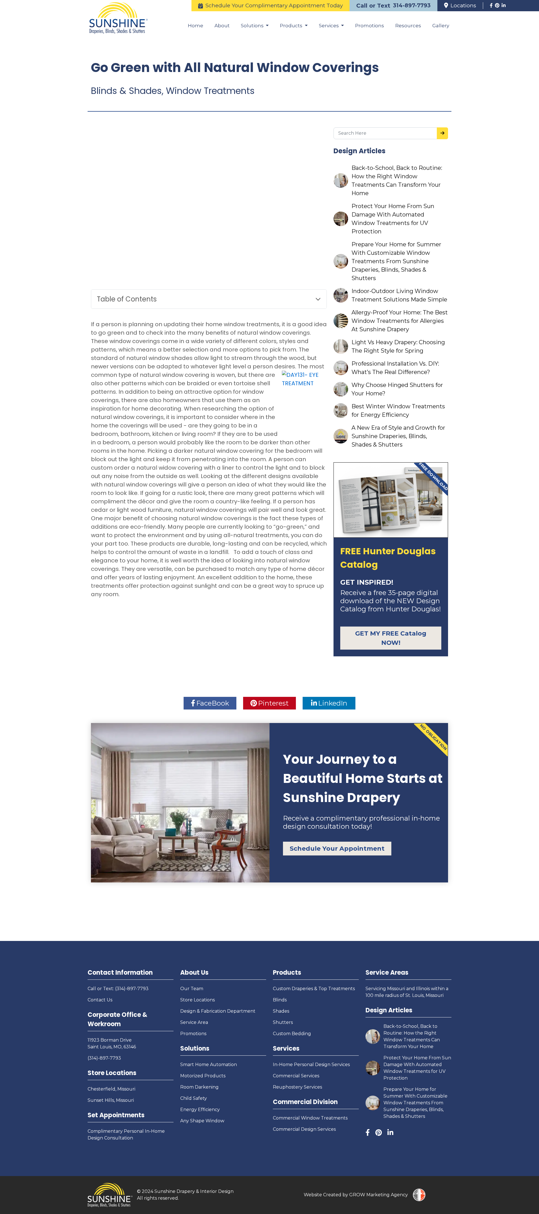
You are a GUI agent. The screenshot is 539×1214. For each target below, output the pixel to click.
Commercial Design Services (304, 1129)
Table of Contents (127, 299)
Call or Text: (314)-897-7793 (118, 988)
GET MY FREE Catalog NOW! (390, 638)
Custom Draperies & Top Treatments (314, 988)
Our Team (191, 988)
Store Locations (112, 1073)
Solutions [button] (253, 25)
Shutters (283, 1022)
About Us (194, 972)
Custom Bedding (292, 1033)
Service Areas (387, 972)
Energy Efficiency (200, 1109)
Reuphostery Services (297, 1087)
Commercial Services (296, 1075)
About (222, 25)
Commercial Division (305, 1102)
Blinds (280, 1000)
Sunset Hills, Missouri (111, 1100)
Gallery (440, 25)
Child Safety (193, 1098)
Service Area (194, 1022)
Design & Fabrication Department (217, 1011)
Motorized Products (202, 1075)
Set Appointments (116, 1115)
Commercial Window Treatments (310, 1118)
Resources (408, 25)
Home (195, 25)
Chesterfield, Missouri (111, 1089)
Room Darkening (199, 1087)
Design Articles (389, 1010)
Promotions (369, 25)
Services (286, 1048)
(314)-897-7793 (104, 1058)
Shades (281, 1011)
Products (287, 972)
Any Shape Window (202, 1120)
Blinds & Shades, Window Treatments (173, 90)
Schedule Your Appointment (337, 848)
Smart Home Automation (208, 1064)
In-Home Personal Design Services (311, 1064)
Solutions (194, 1048)
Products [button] (291, 25)
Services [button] (329, 25)
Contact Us (100, 1000)
